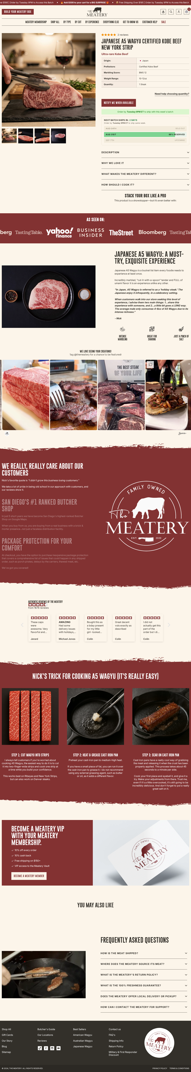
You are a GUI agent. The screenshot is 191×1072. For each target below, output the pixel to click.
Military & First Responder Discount (123, 1053)
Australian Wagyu (83, 1040)
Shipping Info (116, 1040)
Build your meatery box (17, 11)
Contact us (115, 1029)
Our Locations (45, 1035)
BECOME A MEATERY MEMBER (29, 876)
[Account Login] (178, 11)
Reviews (42, 1040)
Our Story (7, 1040)
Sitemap (6, 1052)
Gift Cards (7, 1035)
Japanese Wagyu (82, 1046)
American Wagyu (82, 1035)
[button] (37, 395)
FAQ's (112, 1035)
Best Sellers (79, 1029)
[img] (97, 604)
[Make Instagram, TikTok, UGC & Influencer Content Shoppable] (182, 434)
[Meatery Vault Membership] (163, 11)
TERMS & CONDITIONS (179, 1068)
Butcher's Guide (46, 1029)
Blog (4, 1046)
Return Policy (116, 1046)
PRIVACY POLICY (160, 1068)
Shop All (6, 1029)
